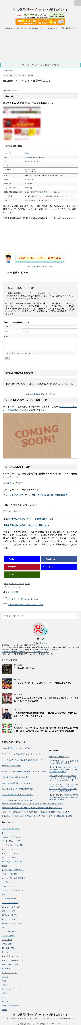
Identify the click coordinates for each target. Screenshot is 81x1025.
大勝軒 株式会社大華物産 (11, 766)
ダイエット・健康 (8, 919)
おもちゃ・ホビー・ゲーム (12, 886)
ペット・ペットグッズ (10, 903)
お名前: (6, 326)
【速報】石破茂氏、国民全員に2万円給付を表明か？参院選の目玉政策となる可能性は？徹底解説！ (64, 797)
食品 (3, 894)
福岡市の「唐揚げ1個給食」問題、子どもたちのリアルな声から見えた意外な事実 (32, 804)
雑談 (3, 997)
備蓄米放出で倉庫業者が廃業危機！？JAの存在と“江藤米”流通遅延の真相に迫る (32, 808)
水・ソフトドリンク (9, 952)
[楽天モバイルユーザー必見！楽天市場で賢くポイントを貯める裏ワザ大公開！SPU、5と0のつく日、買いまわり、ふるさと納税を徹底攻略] (7, 733)
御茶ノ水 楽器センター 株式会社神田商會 (17, 789)
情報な (4, 981)
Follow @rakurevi (40, 643)
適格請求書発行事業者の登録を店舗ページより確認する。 (43, 192)
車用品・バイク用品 (9, 915)
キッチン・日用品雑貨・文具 (13, 960)
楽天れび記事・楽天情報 (11, 1006)
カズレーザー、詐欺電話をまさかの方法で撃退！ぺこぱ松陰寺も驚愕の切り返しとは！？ (35, 812)
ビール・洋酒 (7, 940)
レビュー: (7, 336)
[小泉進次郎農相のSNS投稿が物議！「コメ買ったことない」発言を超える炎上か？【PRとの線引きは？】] (7, 718)
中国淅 (4, 993)
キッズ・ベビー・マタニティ (13, 870)
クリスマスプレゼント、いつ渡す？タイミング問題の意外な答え (43, 683)
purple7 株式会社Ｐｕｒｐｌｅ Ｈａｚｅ (17, 795)
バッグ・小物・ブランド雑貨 (13, 845)
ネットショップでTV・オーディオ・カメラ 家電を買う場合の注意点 (35, 495)
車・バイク (6, 968)
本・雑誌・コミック (9, 973)
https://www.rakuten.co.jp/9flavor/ (35, 157)
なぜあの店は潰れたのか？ (26, 668)
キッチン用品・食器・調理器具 (13, 878)
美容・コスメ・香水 (9, 857)
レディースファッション (11, 829)
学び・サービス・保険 (10, 964)
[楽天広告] (40, 17)
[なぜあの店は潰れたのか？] (7, 673)
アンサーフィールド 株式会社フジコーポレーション (21, 754)
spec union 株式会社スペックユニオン (16, 783)
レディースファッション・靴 (13, 890)
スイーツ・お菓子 (8, 936)
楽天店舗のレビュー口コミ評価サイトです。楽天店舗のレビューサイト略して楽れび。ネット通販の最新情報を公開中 (40, 1019)
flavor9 (27, 153)
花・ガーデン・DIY (9, 899)
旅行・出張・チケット (10, 956)
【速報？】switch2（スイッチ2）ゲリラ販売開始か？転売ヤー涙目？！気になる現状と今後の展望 (63, 769)
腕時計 (4, 866)
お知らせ (5, 985)
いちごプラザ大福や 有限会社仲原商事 (17, 800)
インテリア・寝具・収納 (11, 907)
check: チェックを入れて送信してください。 (22, 353)
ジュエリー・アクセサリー (12, 837)
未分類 (4, 1010)
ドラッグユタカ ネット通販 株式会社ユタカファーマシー (24, 760)
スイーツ (5, 977)
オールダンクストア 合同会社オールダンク (24, 599)
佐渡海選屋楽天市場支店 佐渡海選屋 (15, 777)
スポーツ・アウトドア (10, 853)
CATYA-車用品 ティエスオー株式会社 (16, 748)
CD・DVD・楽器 (8, 948)
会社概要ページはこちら (14, 483)
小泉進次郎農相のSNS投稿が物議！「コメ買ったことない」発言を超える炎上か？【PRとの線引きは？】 (63, 778)
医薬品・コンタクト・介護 (12, 923)
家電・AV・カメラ (9, 911)
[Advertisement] (40, 46)
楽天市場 (27, 584)
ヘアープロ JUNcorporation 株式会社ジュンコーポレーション (25, 771)
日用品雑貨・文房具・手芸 (12, 862)
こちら (60, 196)
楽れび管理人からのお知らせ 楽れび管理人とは (28, 519)
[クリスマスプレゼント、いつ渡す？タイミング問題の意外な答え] (7, 688)
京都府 (6, 584)
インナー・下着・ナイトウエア (13, 849)
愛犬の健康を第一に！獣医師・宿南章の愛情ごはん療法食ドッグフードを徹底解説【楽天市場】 (38, 816)
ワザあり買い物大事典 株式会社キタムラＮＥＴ (25, 605)
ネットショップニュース (11, 989)
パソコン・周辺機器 (9, 874)
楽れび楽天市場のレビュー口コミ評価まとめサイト (40, 9)
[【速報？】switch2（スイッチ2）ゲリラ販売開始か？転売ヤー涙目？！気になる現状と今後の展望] (7, 703)
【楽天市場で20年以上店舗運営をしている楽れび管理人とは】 (25, 652)
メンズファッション (9, 882)
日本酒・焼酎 (7, 944)
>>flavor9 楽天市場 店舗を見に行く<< (40, 266)
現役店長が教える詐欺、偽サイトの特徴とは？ (27, 525)
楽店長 (15, 592)
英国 (4, 927)
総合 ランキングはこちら (12, 511)
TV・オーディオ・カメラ (16, 584)
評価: (5, 331)
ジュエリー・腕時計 (9, 931)
